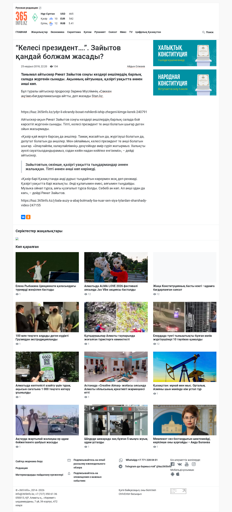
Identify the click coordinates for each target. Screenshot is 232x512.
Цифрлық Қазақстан (148, 32)
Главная (21, 32)
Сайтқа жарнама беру (29, 461)
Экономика (57, 32)
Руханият (100, 32)
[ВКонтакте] (23, 217)
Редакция (22, 468)
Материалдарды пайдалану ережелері (39, 474)
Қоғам (88, 32)
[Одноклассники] (28, 217)
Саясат (113, 32)
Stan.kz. (97, 96)
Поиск (210, 32)
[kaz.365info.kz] (24, 18)
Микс (123, 32)
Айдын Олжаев (136, 66)
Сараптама (74, 32)
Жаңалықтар (39, 32)
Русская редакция (27, 7)
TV (130, 32)
